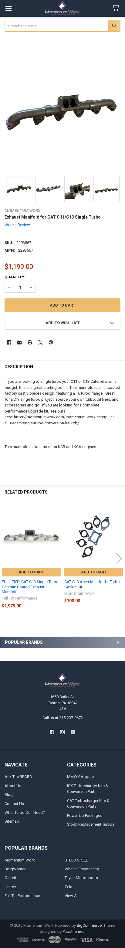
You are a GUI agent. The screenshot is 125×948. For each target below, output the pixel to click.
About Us (13, 785)
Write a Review (17, 225)
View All (72, 895)
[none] (63, 112)
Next (119, 558)
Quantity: (15, 277)
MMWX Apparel (81, 776)
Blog (9, 794)
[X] (40, 342)
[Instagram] (62, 732)
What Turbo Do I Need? (25, 812)
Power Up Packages (84, 815)
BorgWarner (15, 869)
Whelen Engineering (82, 869)
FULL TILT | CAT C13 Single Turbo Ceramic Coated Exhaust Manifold (30, 586)
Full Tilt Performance (22, 895)
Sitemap (12, 821)
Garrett (10, 877)
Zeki (68, 887)
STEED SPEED (77, 860)
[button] (63, 323)
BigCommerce (89, 925)
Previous (6, 558)
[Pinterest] (50, 342)
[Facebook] (9, 342)
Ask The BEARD (18, 776)
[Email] (19, 342)
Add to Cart (31, 572)
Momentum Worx (20, 860)
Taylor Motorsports (81, 877)
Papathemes (73, 931)
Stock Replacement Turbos (90, 824)
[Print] (29, 342)
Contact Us (14, 803)
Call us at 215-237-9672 (62, 717)
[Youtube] (73, 732)
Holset (10, 887)
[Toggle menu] (8, 8)
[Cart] (117, 8)
